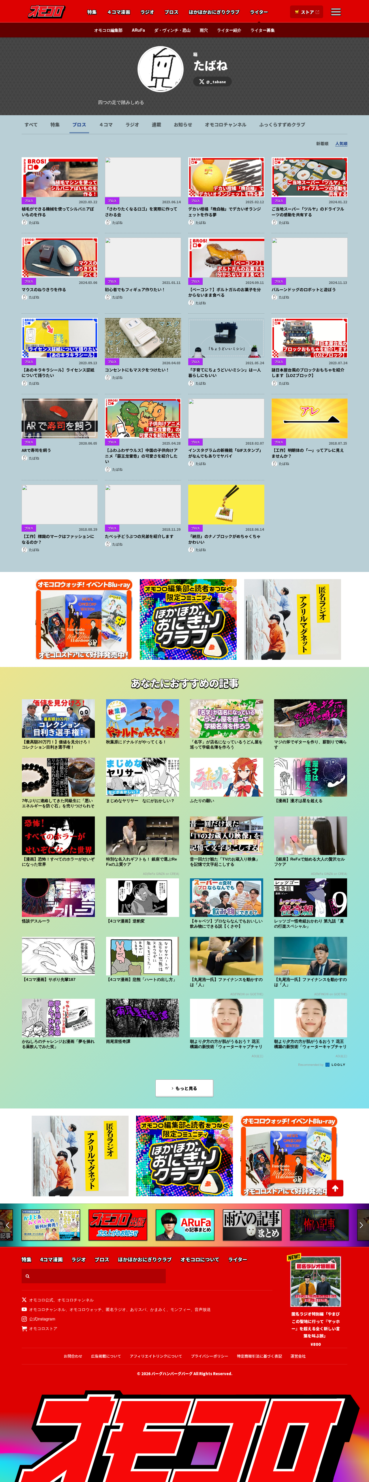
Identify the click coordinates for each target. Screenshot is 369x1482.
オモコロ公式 (41, 1300)
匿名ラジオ (116, 1309)
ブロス (171, 12)
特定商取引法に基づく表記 (259, 1356)
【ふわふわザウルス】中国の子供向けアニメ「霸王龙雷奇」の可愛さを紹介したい (141, 455)
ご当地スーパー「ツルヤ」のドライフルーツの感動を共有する (308, 211)
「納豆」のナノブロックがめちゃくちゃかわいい (224, 539)
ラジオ (147, 12)
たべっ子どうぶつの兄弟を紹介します (139, 536)
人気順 (341, 143)
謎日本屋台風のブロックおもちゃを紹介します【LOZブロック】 (308, 372)
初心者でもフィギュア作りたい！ (135, 289)
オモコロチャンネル (225, 124)
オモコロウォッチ (85, 1309)
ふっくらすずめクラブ (282, 124)
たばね (34, 222)
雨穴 (204, 30)
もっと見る (186, 1088)
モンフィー (180, 1309)
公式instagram (42, 1319)
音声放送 (203, 1309)
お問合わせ (73, 1356)
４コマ (106, 124)
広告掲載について (106, 1356)
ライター (259, 12)
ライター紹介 (229, 30)
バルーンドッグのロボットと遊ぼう (304, 289)
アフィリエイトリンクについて (156, 1356)
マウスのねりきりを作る (44, 289)
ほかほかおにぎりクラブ (214, 12)
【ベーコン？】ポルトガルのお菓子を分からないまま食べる (224, 292)
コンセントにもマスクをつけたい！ (137, 370)
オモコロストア (43, 1328)
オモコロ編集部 (108, 30)
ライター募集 (263, 30)
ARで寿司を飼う (36, 450)
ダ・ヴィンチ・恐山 (172, 30)
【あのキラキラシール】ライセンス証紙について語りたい (58, 372)
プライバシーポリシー (209, 1356)
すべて (31, 124)
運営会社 (298, 1356)
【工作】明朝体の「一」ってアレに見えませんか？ (308, 453)
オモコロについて (199, 1259)
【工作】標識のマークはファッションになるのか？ (58, 539)
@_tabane (216, 81)
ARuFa (138, 30)
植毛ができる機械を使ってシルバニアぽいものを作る (58, 211)
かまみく (158, 1309)
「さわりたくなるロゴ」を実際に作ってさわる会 (141, 211)
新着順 (322, 143)
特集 (92, 12)
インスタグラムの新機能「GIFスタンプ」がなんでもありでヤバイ (225, 453)
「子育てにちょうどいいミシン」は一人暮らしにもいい (224, 372)
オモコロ (47, 11)
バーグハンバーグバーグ (172, 1373)
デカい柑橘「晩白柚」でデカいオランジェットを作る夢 (224, 211)
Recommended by (311, 1064)
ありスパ (138, 1309)
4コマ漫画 (51, 1259)
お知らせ (183, 124)
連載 (156, 124)
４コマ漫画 (118, 12)
